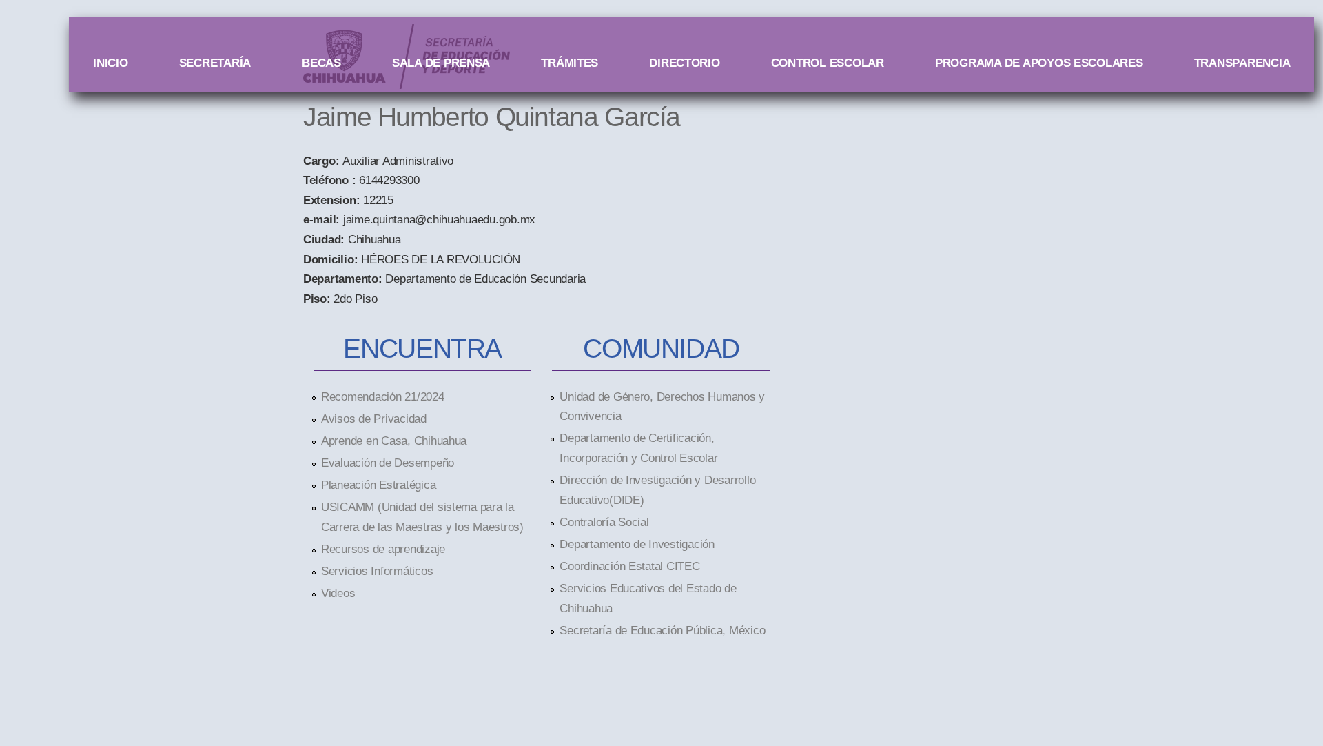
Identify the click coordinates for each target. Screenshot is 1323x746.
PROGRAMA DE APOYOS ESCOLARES (1039, 63)
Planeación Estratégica (378, 485)
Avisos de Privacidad (374, 418)
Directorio (684, 63)
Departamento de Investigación (637, 544)
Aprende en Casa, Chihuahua (393, 440)
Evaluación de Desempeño (387, 463)
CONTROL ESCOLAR (827, 63)
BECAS (321, 63)
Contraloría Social (604, 522)
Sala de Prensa (441, 63)
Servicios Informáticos (377, 571)
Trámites (569, 63)
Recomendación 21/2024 (382, 396)
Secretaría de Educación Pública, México (662, 630)
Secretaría (215, 63)
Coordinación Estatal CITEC (629, 566)
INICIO (110, 63)
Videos (338, 593)
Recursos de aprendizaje (383, 549)
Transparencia (1242, 63)
